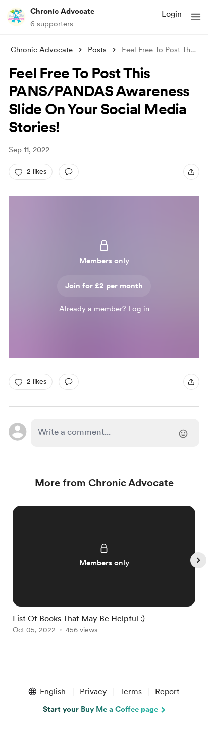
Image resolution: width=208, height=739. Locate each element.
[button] (196, 17)
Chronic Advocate (62, 11)
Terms (131, 691)
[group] (104, 575)
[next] (198, 560)
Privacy (93, 691)
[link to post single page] (104, 571)
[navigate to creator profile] (16, 17)
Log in (138, 308)
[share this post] (191, 172)
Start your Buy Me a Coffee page (100, 709)
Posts (97, 49)
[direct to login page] (115, 433)
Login (172, 14)
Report (167, 691)
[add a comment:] (69, 172)
